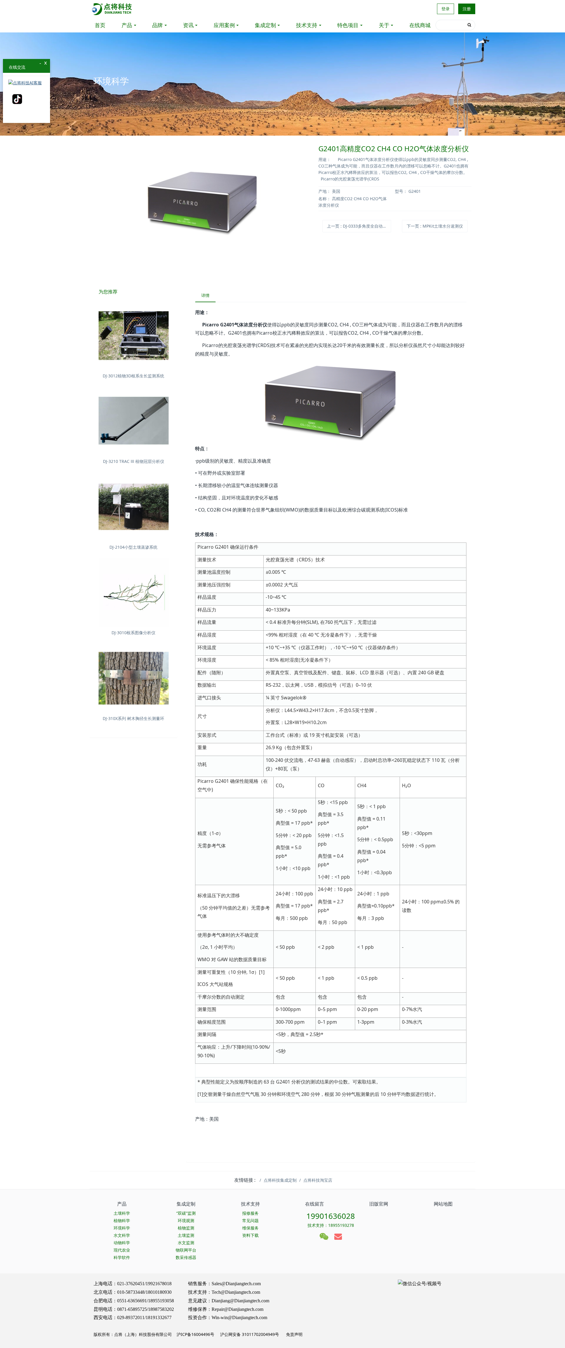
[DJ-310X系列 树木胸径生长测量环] (134, 678)
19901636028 (330, 1216)
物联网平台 (186, 1250)
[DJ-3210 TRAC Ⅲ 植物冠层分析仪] (134, 421)
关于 (384, 25)
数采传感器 (186, 1257)
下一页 (435, 226)
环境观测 (186, 1220)
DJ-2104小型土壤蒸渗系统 (133, 547)
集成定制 (265, 25)
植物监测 (186, 1228)
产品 (127, 25)
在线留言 (314, 1204)
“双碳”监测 (186, 1213)
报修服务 (250, 1213)
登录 (445, 8)
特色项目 (347, 25)
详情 (205, 295)
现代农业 (122, 1250)
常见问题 (250, 1220)
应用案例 (224, 25)
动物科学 (122, 1242)
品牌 (157, 25)
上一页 (359, 226)
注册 (467, 8)
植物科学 (122, 1220)
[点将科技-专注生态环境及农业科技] (112, 9)
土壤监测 (186, 1235)
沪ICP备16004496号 (195, 1334)
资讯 (188, 25)
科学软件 (122, 1257)
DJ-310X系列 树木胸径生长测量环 (133, 718)
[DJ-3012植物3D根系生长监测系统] (134, 335)
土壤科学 (122, 1213)
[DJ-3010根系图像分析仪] (134, 593)
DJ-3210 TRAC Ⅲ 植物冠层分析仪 (133, 461)
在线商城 (420, 25)
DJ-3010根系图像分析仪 (133, 632)
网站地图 (443, 1204)
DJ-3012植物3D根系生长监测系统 (133, 376)
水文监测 (186, 1242)
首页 (100, 25)
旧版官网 (378, 1204)
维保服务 (250, 1228)
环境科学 (122, 1228)
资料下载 (250, 1235)
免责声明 (294, 1334)
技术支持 (306, 25)
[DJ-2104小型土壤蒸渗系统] (134, 507)
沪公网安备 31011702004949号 (249, 1334)
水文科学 (122, 1235)
